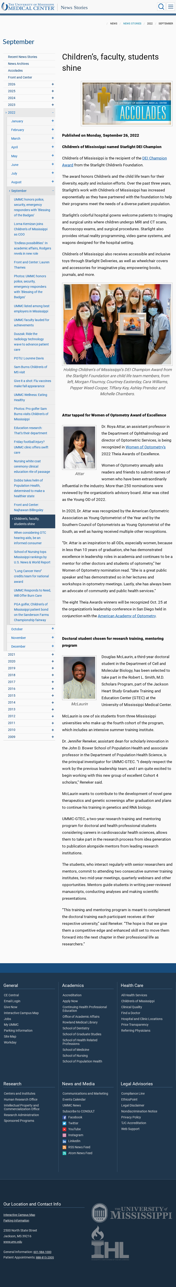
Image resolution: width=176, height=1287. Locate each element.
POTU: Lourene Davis (29, 358)
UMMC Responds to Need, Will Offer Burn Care (32, 593)
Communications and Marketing (85, 1094)
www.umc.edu (12, 1241)
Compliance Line (133, 1094)
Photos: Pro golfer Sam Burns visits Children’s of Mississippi (31, 414)
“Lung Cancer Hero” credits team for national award (31, 576)
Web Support (130, 1129)
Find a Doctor (130, 1013)
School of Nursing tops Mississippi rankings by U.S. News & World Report (32, 557)
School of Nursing (75, 1056)
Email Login (12, 1001)
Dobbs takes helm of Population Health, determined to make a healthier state (29, 488)
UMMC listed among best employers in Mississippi (32, 308)
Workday (10, 1042)
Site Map (10, 1036)
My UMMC (11, 1025)
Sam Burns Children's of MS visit (30, 369)
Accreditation (72, 995)
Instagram (74, 1135)
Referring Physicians (135, 1031)
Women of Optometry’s (146, 447)
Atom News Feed (79, 1153)
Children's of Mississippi (137, 1001)
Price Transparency (134, 1025)
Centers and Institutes (19, 1094)
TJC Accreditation (133, 1123)
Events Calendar (74, 1099)
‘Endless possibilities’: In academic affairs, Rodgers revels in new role (32, 248)
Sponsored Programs (19, 1121)
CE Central (11, 995)
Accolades (15, 71)
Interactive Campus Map (21, 1013)
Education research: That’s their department (30, 430)
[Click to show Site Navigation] (171, 7)
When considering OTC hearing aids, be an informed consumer (30, 538)
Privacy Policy (131, 1117)
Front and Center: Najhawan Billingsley (28, 507)
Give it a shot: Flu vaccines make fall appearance (32, 383)
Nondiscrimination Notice (139, 1111)
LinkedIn (73, 1141)
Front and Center (20, 77)
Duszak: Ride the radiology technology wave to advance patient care (31, 342)
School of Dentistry (76, 1028)
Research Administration (21, 1115)
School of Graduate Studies (82, 1034)
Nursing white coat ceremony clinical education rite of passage (32, 466)
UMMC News (72, 1105)
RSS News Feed (78, 1147)
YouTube (73, 1129)
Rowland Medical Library (80, 1022)
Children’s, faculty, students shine (26, 521)
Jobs (7, 1019)
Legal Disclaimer (132, 1105)
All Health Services (134, 995)
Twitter (72, 1123)
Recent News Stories (22, 57)
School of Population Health (82, 1061)
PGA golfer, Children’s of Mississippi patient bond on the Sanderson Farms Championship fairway (31, 612)
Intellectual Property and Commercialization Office (21, 1107)
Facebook (74, 1117)
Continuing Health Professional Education (85, 1009)
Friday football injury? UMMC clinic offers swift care (31, 447)
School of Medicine (76, 1050)
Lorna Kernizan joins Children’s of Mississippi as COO (30, 229)
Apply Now (70, 1001)
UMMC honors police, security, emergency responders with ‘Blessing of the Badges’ (32, 207)
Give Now (10, 1007)
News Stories (74, 7)
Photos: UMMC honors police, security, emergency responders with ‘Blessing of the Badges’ (30, 286)
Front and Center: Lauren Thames (32, 264)
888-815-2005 (45, 1257)
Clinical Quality (131, 1007)
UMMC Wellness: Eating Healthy (30, 397)
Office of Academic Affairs (81, 1017)
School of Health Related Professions (80, 1042)
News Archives (18, 64)
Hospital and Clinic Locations (141, 1019)
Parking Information (18, 1031)
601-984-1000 (42, 1252)
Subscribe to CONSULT (79, 1111)
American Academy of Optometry (127, 616)
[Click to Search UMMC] (161, 7)
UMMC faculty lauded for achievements (31, 322)
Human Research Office (20, 1099)
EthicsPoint (129, 1099)
